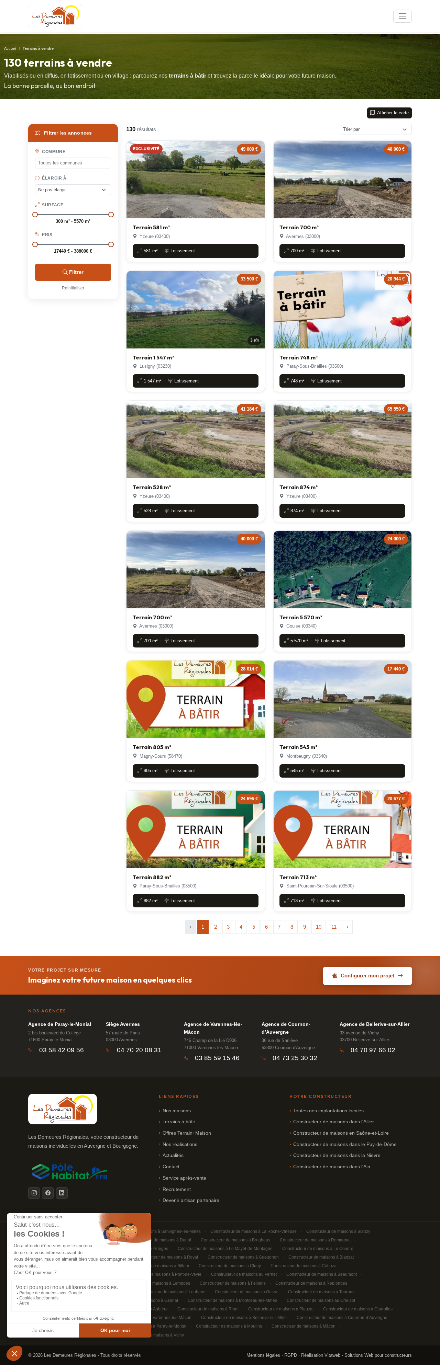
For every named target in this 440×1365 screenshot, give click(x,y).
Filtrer (76, 272)
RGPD (290, 1355)
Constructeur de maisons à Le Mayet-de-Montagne (225, 1249)
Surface (52, 205)
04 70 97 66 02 (373, 1050)
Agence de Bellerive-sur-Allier (374, 1024)
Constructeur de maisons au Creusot (321, 1300)
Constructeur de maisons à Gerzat (246, 1292)
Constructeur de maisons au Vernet (244, 1274)
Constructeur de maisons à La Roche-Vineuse (253, 1231)
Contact (171, 1166)
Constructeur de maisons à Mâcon (304, 1326)
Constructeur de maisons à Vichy (153, 1335)
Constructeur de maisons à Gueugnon (243, 1257)
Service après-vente (184, 1178)
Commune (53, 151)
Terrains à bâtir (179, 1121)
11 (334, 927)
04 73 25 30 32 (295, 1058)
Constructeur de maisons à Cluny (230, 1266)
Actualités (173, 1155)
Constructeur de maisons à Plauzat (281, 1309)
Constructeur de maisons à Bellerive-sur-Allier (244, 1318)
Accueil (10, 48)
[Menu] (402, 16)
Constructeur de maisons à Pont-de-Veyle (162, 1274)
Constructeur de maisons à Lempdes (155, 1283)
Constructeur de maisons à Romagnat (315, 1240)
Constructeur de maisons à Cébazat (304, 1266)
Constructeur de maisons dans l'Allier (333, 1121)
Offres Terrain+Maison (187, 1133)
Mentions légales (263, 1355)
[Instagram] (34, 1193)
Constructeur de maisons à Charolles (358, 1309)
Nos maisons (177, 1110)
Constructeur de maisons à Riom (208, 1309)
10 (318, 927)
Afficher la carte (392, 112)
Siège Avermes (123, 1024)
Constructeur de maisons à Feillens (233, 1283)
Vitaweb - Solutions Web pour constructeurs (368, 1355)
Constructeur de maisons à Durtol (160, 1240)
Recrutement (177, 1189)
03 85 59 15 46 (217, 1058)
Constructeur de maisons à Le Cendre (317, 1249)
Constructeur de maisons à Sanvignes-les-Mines (155, 1231)
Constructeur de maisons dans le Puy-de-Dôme (345, 1144)
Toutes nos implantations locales (328, 1110)
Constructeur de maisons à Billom (157, 1266)
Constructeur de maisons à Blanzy (338, 1231)
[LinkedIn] (62, 1193)
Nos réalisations (180, 1144)
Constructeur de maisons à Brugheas (235, 1240)
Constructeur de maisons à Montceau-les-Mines (232, 1300)
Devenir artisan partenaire (191, 1200)
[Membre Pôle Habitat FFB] (70, 1171)
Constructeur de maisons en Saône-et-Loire (341, 1133)
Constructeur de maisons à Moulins (229, 1326)
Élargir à (54, 178)
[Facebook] (48, 1193)
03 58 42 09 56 (61, 1050)
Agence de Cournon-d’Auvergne (286, 1027)
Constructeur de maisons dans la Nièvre (337, 1155)
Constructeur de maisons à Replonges (311, 1283)
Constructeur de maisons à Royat (167, 1257)
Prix (47, 234)
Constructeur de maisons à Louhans (171, 1292)
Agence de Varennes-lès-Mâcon (213, 1027)
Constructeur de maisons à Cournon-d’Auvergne (342, 1318)
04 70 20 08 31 (139, 1050)
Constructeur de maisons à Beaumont (321, 1274)
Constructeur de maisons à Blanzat (321, 1257)
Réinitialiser (73, 288)
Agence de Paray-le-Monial (59, 1024)
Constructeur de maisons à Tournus (321, 1292)
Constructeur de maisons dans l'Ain (331, 1166)
